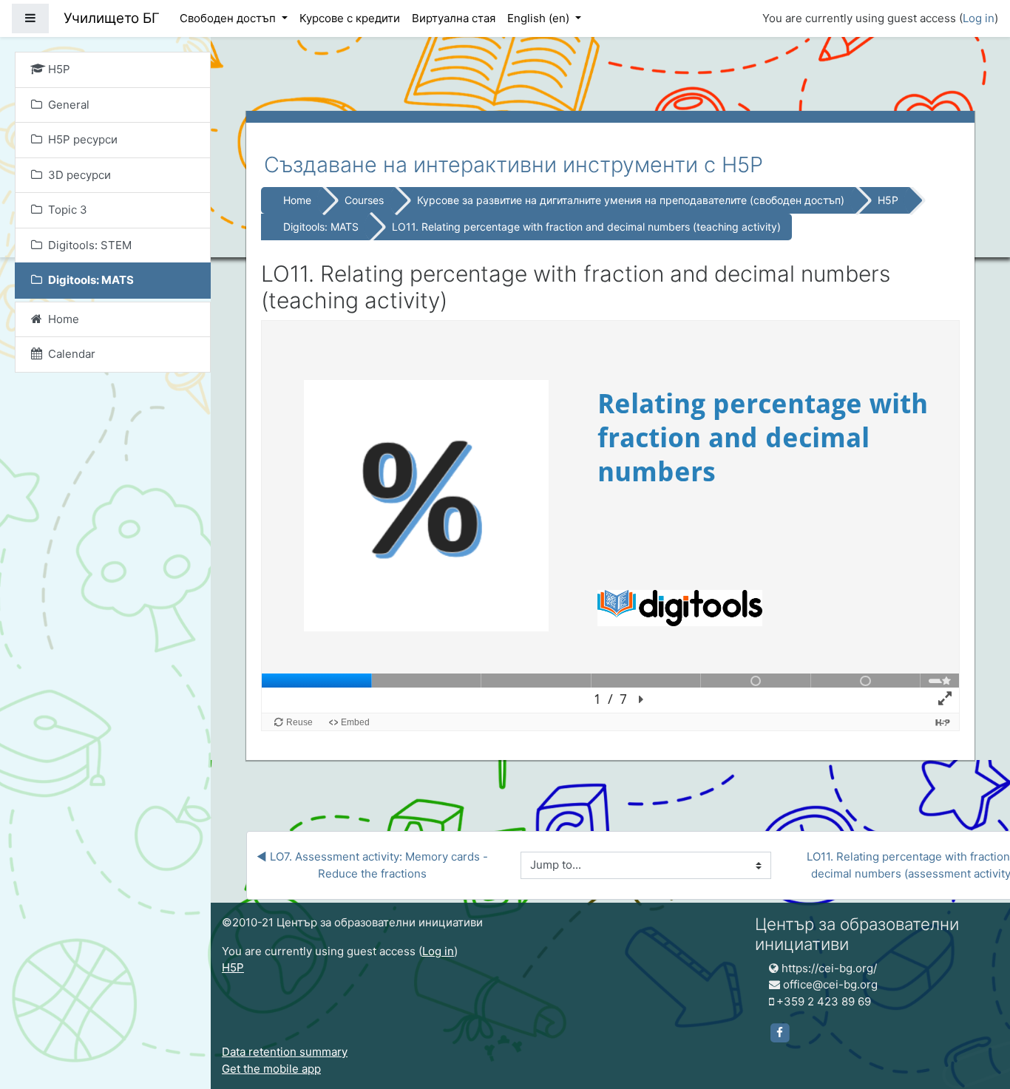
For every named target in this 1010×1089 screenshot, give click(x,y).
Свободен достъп (229, 18)
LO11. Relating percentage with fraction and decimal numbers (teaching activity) (586, 226)
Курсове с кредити (349, 18)
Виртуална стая (453, 18)
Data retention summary (285, 1052)
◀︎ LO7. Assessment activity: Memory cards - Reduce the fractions (374, 865)
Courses (364, 200)
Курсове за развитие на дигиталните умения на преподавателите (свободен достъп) (630, 200)
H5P (888, 200)
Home (297, 200)
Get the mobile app (271, 1069)
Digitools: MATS (321, 226)
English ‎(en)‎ (539, 18)
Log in (978, 18)
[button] (976, 1017)
